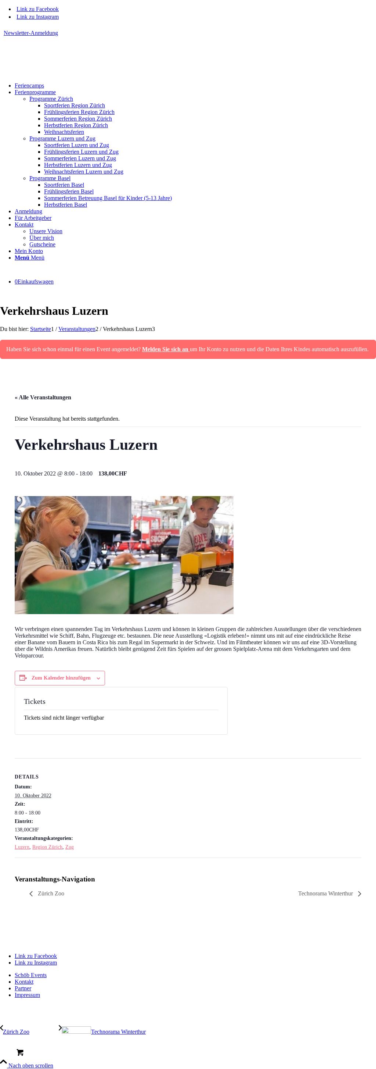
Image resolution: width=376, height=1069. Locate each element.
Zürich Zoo (50, 893)
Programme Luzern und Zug (62, 138)
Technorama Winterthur (326, 893)
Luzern (22, 847)
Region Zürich (47, 847)
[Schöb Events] (55, 73)
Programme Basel (49, 178)
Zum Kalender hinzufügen (61, 678)
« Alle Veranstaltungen (43, 397)
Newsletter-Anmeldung (31, 33)
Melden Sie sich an (166, 349)
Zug (69, 847)
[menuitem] (190, 33)
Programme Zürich (51, 99)
